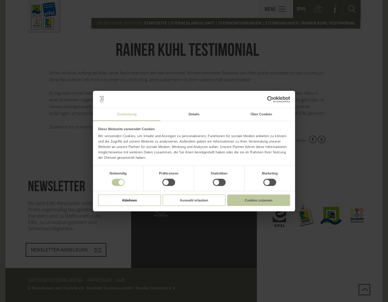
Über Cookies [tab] (261, 114)
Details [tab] (194, 114)
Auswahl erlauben (194, 200)
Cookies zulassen (258, 200)
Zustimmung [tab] (127, 114)
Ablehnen (129, 200)
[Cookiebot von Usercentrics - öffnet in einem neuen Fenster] (270, 99)
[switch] (168, 182)
